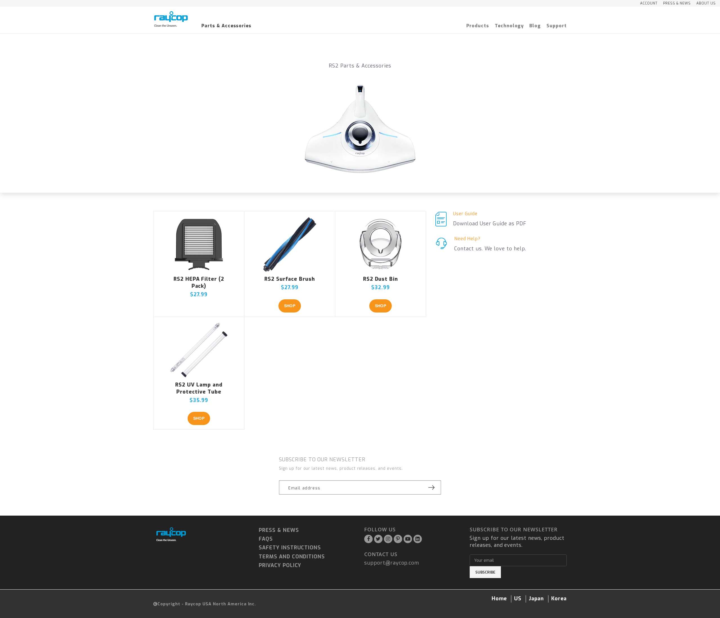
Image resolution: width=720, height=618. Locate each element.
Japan (536, 598)
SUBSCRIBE (485, 572)
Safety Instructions (290, 547)
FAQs (266, 539)
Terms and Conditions (292, 556)
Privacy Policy (280, 565)
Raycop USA (198, 604)
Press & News (279, 530)
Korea (559, 598)
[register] (431, 487)
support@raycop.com (391, 562)
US (517, 598)
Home (499, 598)
